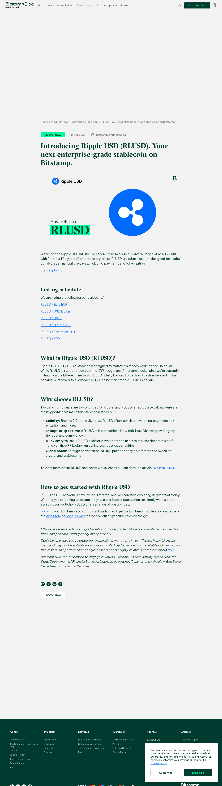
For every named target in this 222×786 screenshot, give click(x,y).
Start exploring (52, 270)
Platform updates (107, 5)
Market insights (65, 5)
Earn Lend (49, 752)
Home (44, 121)
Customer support (190, 739)
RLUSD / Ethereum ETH (58, 332)
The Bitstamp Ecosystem (91, 748)
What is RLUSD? (165, 468)
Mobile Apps (50, 739)
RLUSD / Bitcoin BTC (56, 325)
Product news (46, 5)
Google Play (74, 516)
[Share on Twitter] (49, 584)
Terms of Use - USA (20, 759)
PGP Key (116, 744)
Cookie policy (159, 763)
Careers (14, 750)
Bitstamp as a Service (89, 744)
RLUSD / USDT (51, 318)
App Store (53, 516)
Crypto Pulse (119, 752)
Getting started (85, 5)
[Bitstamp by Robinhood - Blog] (14, 5)
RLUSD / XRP (50, 339)
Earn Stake (49, 748)
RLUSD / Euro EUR (54, 304)
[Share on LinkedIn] (55, 584)
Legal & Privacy (17, 755)
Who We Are (16, 739)
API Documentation (122, 739)
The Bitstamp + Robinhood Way (24, 745)
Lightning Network (121, 748)
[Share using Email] (43, 584)
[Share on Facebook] (61, 584)
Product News (59, 121)
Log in (45, 511)
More (123, 5)
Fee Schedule (17, 763)
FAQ (12, 767)
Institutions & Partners (89, 739)
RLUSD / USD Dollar (55, 311)
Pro (80, 752)
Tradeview (49, 744)
